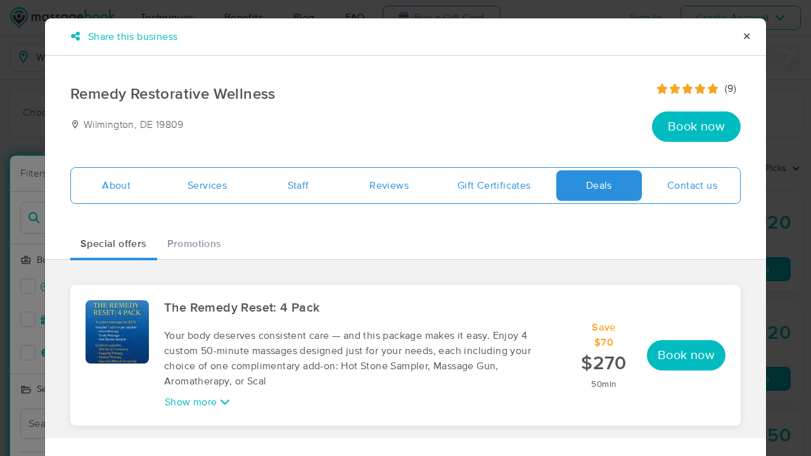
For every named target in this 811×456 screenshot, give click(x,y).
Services (207, 185)
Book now (696, 126)
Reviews (389, 185)
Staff (298, 185)
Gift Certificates (494, 185)
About (116, 185)
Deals (599, 185)
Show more (192, 402)
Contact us (692, 185)
